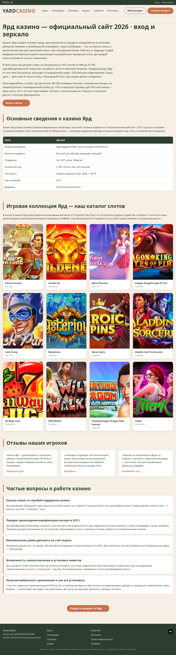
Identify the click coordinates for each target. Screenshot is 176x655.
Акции (86, 10)
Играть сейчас (14, 102)
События (98, 10)
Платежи (73, 10)
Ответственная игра (102, 639)
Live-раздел (58, 10)
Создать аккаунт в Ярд (86, 608)
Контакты (112, 10)
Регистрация (168, 2)
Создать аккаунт (160, 10)
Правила (95, 643)
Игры (45, 10)
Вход (157, 2)
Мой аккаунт (135, 10)
